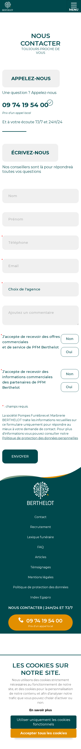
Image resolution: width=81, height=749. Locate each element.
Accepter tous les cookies (43, 733)
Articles (40, 557)
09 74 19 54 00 (25, 105)
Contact (40, 517)
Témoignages (40, 567)
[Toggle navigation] (74, 6)
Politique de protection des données (40, 587)
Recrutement (40, 527)
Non (69, 339)
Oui (69, 352)
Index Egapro (40, 597)
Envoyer (20, 456)
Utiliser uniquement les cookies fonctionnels (43, 722)
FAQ (40, 547)
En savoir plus (40, 710)
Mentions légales (40, 577)
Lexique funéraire (40, 537)
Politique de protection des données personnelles (40, 438)
